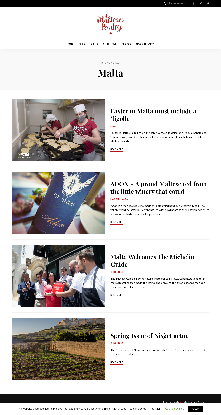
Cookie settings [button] (174, 409)
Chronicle (110, 44)
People (126, 44)
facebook (193, 3)
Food (82, 44)
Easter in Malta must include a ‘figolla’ (153, 114)
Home (69, 44)
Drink (94, 44)
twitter (200, 3)
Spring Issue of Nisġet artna (149, 335)
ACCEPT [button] (196, 408)
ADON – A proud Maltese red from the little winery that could (158, 187)
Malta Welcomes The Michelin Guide (152, 260)
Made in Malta (145, 44)
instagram (207, 3)
